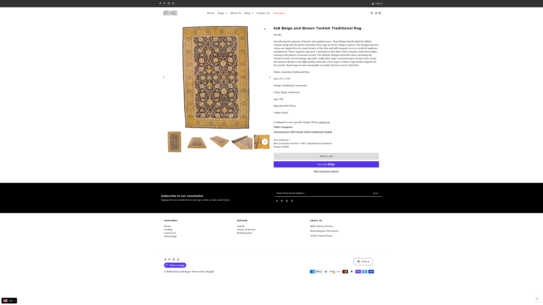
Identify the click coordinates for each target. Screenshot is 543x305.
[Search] (372, 13)
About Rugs (170, 236)
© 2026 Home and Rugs (177, 271)
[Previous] (163, 77)
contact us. (324, 122)
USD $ (379, 3)
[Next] (270, 77)
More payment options (326, 171)
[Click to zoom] (265, 29)
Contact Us (170, 233)
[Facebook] (160, 3)
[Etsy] (173, 3)
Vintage (299, 131)
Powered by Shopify (203, 271)
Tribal (307, 131)
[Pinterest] (164, 3)
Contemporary (282, 131)
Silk (292, 131)
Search (240, 226)
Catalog (168, 229)
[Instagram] (168, 3)
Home (167, 226)
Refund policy (245, 233)
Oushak (328, 131)
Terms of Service (246, 229)
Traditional (317, 131)
